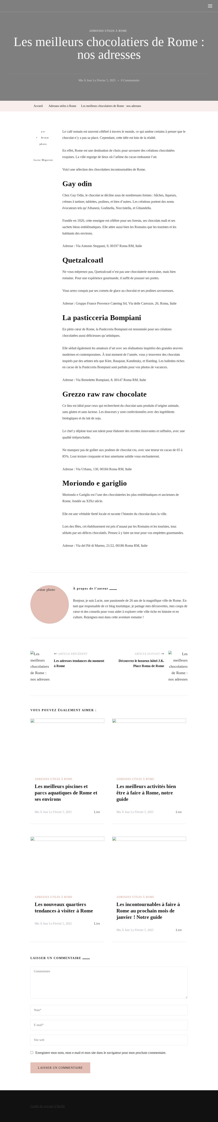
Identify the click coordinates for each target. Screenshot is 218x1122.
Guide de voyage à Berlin (47, 1106)
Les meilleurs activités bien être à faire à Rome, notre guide (146, 793)
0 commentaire (130, 81)
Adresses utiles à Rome (108, 30)
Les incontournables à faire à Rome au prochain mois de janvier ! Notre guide (148, 911)
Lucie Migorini (43, 160)
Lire (97, 812)
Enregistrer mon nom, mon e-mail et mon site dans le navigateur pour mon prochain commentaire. (100, 1052)
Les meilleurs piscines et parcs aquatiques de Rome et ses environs (66, 793)
